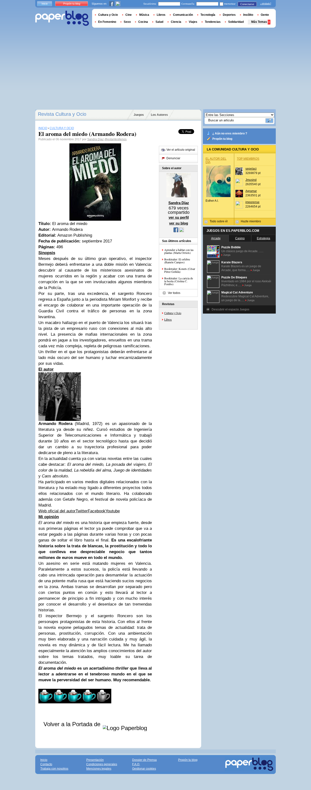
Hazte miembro (251, 221)
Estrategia (263, 238)
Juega (226, 254)
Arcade (216, 238)
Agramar (251, 191)
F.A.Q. (136, 764)
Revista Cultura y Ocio (62, 114)
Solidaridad (236, 22)
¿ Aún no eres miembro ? (229, 133)
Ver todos (174, 293)
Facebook (96, 511)
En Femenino (107, 22)
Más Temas (259, 22)
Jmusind (251, 180)
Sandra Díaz (95, 139)
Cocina (143, 22)
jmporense (252, 202)
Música (144, 15)
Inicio (45, 3)
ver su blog (178, 223)
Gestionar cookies (144, 768)
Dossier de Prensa (144, 760)
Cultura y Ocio (172, 313)
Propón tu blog (222, 139)
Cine (128, 15)
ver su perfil (179, 217)
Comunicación (183, 15)
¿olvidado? (265, 3)
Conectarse (247, 4)
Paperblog (62, 18)
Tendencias (213, 22)
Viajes (193, 22)
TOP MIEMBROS (248, 158)
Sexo (127, 22)
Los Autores (159, 114)
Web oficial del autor (57, 511)
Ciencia (176, 22)
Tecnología (207, 15)
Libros (168, 319)
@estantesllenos (115, 139)
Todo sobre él (219, 221)
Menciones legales (98, 768)
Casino (240, 238)
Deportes (229, 15)
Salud (159, 22)
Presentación (95, 760)
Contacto (46, 764)
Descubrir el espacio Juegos (230, 309)
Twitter (82, 511)
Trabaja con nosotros (54, 768)
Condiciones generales (101, 764)
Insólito (248, 15)
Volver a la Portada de (72, 724)
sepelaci (251, 168)
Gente (265, 15)
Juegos (139, 114)
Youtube (112, 511)
